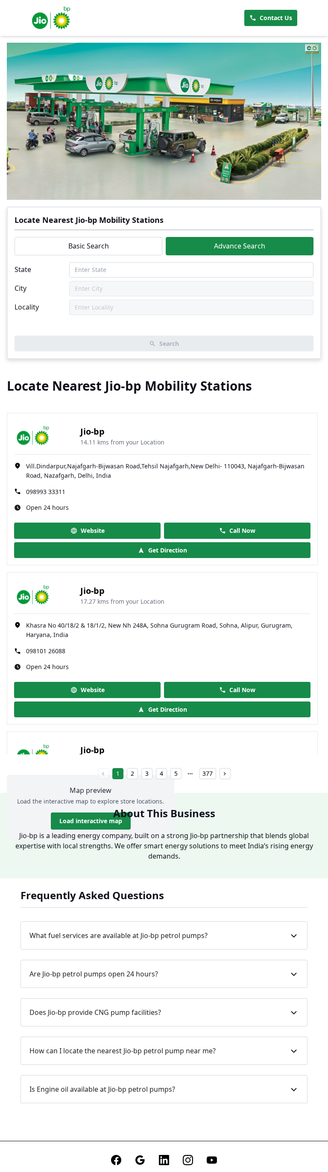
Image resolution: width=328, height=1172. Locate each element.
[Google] (140, 1160)
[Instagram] (188, 1160)
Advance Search (239, 246)
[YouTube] (212, 1160)
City (20, 288)
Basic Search (88, 246)
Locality (27, 307)
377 (207, 773)
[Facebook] (116, 1160)
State (23, 269)
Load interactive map (90, 821)
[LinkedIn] (164, 1160)
